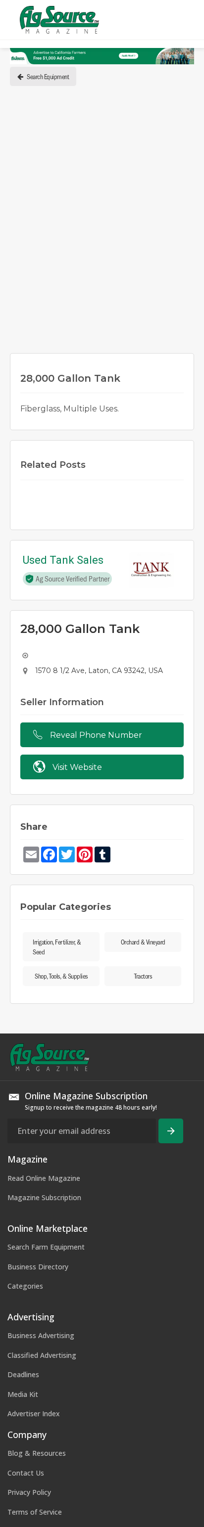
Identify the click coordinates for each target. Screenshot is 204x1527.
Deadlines (23, 1374)
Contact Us (25, 1473)
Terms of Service (34, 1512)
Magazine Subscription (44, 1197)
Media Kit (22, 1394)
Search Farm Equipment (46, 1247)
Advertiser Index (33, 1413)
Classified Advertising (41, 1355)
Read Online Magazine (43, 1178)
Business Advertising (40, 1335)
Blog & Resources (36, 1453)
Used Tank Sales (63, 560)
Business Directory (37, 1266)
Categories (25, 1286)
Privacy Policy (29, 1492)
